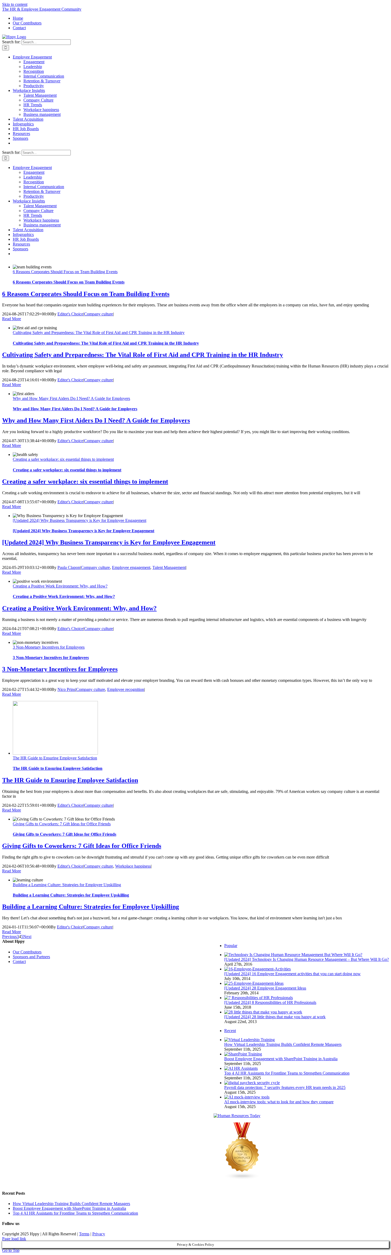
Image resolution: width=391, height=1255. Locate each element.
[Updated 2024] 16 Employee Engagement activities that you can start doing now (292, 973)
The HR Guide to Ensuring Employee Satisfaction (55, 758)
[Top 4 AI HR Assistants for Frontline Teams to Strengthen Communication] (241, 1068)
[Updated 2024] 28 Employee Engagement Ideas (265, 988)
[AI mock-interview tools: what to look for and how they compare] (246, 1097)
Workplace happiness (133, 866)
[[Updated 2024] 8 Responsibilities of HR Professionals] (258, 997)
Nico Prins (66, 689)
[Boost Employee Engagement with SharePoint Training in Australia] (243, 1054)
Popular (230, 945)
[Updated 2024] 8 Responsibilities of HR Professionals (270, 1002)
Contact (19, 961)
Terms (84, 1234)
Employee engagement (131, 567)
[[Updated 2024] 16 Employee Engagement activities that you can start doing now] (257, 969)
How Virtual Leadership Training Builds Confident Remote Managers (283, 1044)
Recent (230, 1030)
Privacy (98, 1234)
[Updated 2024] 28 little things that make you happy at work (275, 1017)
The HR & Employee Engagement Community (41, 9)
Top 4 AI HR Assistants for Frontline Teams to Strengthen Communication (287, 1073)
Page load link (14, 1238)
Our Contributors (27, 952)
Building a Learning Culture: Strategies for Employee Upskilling (67, 884)
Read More (11, 318)
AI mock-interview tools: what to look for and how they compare (279, 1102)
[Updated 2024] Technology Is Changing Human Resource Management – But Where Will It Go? (306, 959)
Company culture (98, 314)
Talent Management (169, 567)
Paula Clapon (68, 567)
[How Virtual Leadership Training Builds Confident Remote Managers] (249, 1039)
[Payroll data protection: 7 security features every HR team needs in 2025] (252, 1082)
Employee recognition (125, 689)
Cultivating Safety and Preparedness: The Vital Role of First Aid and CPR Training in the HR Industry (99, 332)
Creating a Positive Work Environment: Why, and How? (60, 586)
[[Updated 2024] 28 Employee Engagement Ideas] (254, 983)
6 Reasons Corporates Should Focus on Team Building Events (65, 271)
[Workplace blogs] (242, 1178)
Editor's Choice (70, 314)
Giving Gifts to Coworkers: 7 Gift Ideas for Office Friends (62, 824)
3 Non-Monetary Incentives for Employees (49, 647)
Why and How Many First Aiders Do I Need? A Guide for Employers (71, 398)
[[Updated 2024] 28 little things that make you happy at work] (263, 1012)
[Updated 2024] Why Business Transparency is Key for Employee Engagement (79, 520)
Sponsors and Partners (31, 956)
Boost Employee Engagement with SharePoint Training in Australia (281, 1059)
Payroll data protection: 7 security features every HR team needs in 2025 (285, 1087)
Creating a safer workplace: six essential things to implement (63, 459)
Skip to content (14, 4)
